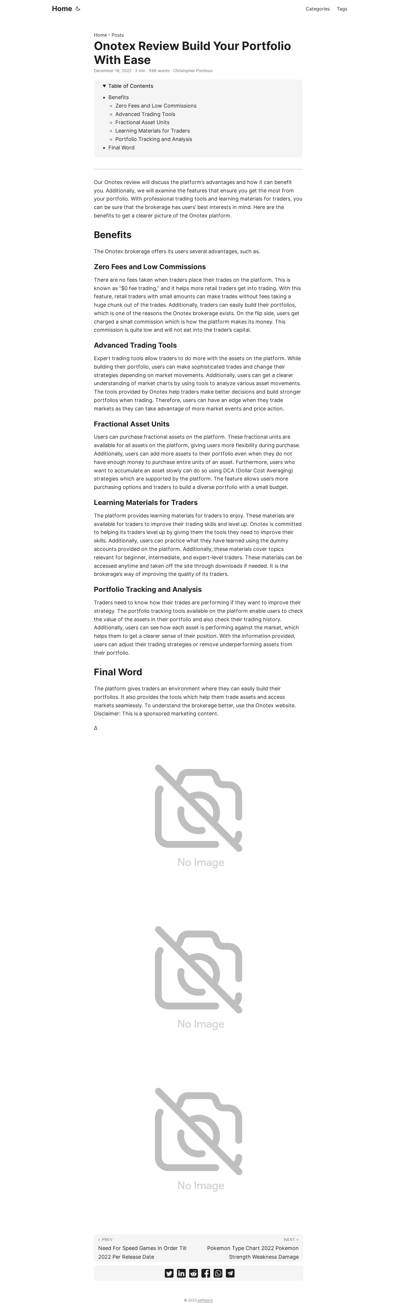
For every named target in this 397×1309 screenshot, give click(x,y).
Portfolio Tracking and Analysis (153, 139)
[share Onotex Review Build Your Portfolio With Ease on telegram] (230, 1274)
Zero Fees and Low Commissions (155, 106)
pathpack (205, 1300)
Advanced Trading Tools (145, 114)
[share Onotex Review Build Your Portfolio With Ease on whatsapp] (218, 1274)
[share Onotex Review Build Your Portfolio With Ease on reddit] (193, 1274)
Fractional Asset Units (142, 122)
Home (62, 8)
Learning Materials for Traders (152, 131)
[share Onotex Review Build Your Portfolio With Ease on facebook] (205, 1274)
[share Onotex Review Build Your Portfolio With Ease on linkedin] (181, 1274)
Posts (118, 35)
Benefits (118, 97)
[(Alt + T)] (77, 8)
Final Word (121, 147)
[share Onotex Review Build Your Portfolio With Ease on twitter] (169, 1274)
